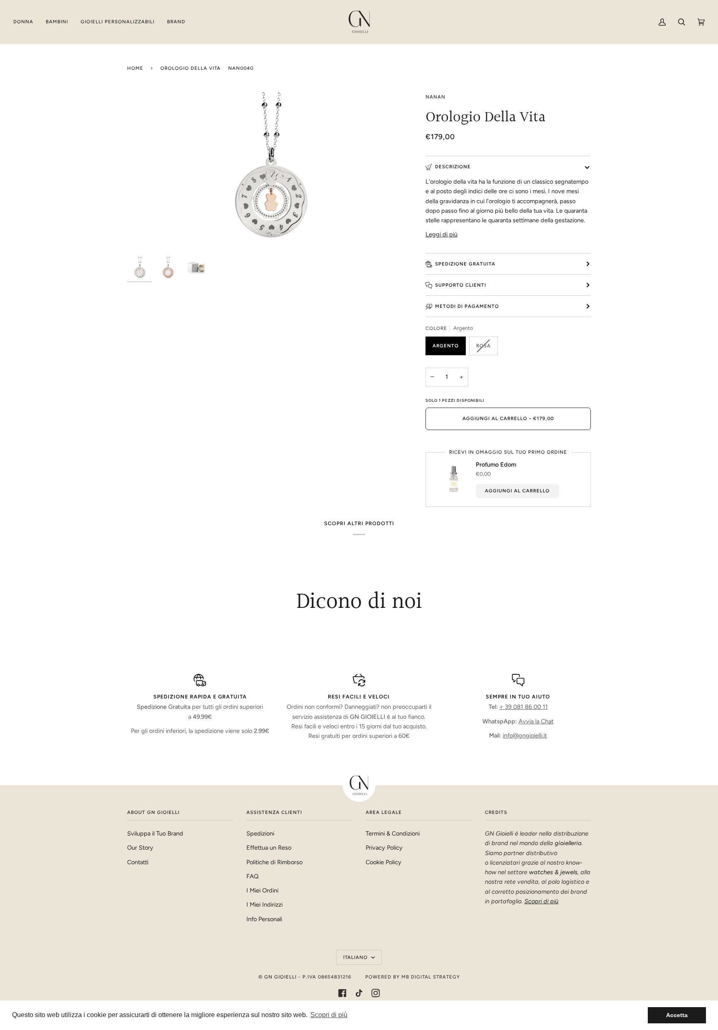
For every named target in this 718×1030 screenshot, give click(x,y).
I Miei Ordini (262, 890)
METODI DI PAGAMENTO (467, 306)
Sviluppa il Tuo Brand (155, 833)
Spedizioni (260, 833)
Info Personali (264, 919)
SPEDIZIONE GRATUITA (465, 264)
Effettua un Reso (268, 847)
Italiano (356, 957)
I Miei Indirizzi (264, 904)
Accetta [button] (677, 1015)
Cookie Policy (383, 862)
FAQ (252, 876)
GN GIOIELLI (280, 977)
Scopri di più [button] (328, 1014)
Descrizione (453, 167)
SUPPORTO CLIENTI (460, 285)
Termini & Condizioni (393, 833)
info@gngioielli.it (525, 735)
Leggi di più (441, 234)
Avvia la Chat (536, 721)
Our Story (140, 847)
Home (135, 68)
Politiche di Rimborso (274, 862)
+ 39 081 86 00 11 (523, 706)
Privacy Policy (384, 847)
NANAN (435, 97)
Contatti (137, 862)
